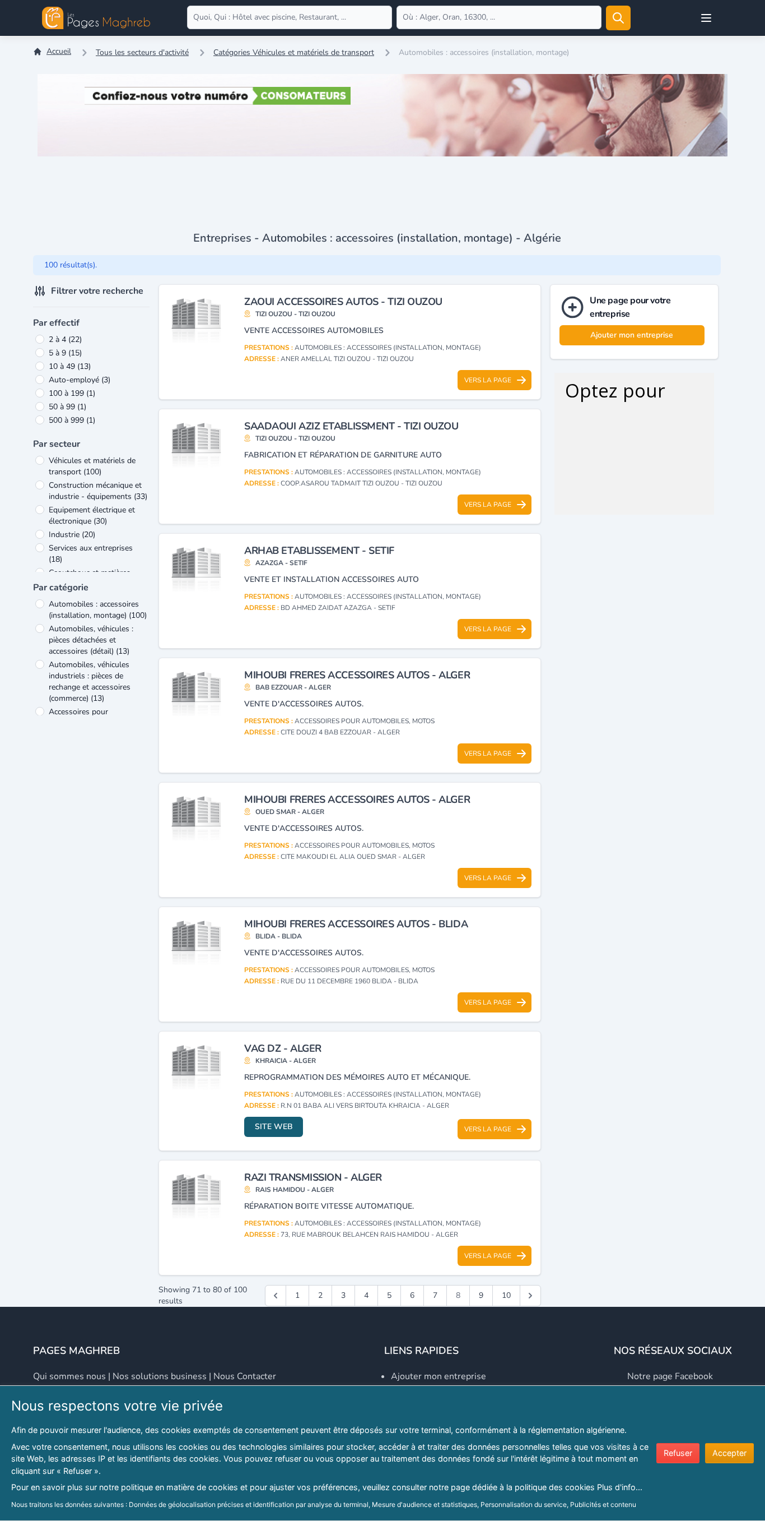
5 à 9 (65, 353)
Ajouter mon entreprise (631, 335)
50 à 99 (67, 406)
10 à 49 (70, 366)
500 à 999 (72, 420)
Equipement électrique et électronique (92, 515)
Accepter (729, 1453)
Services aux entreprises (91, 554)
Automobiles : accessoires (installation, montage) (98, 610)
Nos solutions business (160, 1376)
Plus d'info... (619, 1487)
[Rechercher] (618, 18)
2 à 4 (65, 339)
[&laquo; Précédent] (275, 1295)
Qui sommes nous (69, 1376)
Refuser (678, 1453)
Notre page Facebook (670, 1376)
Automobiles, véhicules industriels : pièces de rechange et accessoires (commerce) (89, 681)
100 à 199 (72, 393)
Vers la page (487, 380)
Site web (274, 1126)
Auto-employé (79, 380)
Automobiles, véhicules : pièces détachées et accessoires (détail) (91, 640)
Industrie (72, 534)
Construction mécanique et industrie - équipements (98, 491)
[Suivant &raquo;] (530, 1295)
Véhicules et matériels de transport (92, 466)
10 (506, 1295)
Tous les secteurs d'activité (142, 52)
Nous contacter (244, 1376)
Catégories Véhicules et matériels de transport (293, 52)
